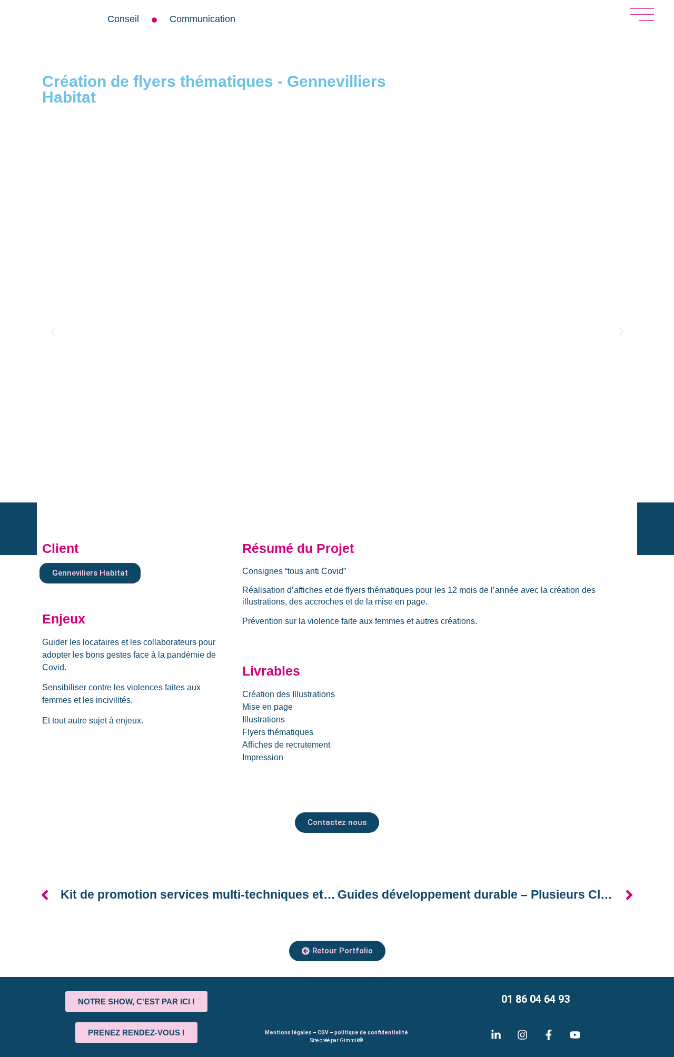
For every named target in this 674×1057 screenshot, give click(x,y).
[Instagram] (522, 1034)
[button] (52, 331)
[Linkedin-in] (496, 1034)
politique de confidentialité (371, 1032)
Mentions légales (288, 1032)
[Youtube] (575, 1034)
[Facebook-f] (548, 1034)
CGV (323, 1032)
